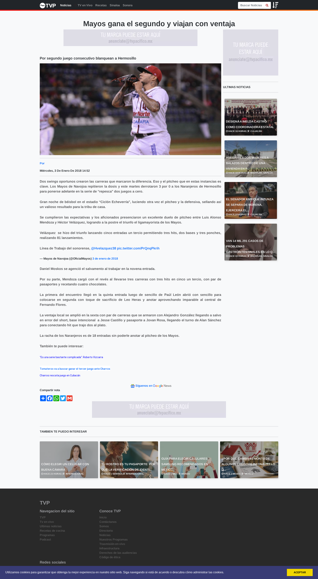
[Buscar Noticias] (267, 5)
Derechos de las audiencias (118, 552)
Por (42, 163)
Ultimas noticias (51, 526)
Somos (104, 526)
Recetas (101, 5)
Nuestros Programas (113, 539)
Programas (47, 535)
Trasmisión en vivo (112, 543)
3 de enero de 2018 (105, 258)
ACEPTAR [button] (300, 572)
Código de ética (109, 557)
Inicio (103, 517)
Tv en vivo (47, 521)
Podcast (45, 539)
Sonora (127, 5)
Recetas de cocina (52, 530)
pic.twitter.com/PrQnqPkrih (138, 248)
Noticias (65, 5)
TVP (43, 517)
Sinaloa (115, 5)
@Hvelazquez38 (103, 248)
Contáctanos (108, 521)
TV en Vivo (84, 5)
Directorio (106, 530)
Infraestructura (109, 548)
